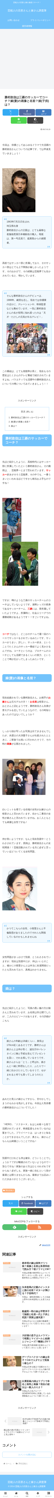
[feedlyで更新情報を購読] (14, 1227)
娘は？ (14, 426)
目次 (23, 411)
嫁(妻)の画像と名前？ (21, 422)
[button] (35, 120)
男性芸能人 (9, 1190)
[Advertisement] (27, 59)
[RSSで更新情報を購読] (39, 1227)
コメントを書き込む (27, 1454)
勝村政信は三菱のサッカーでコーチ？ (28, 417)
